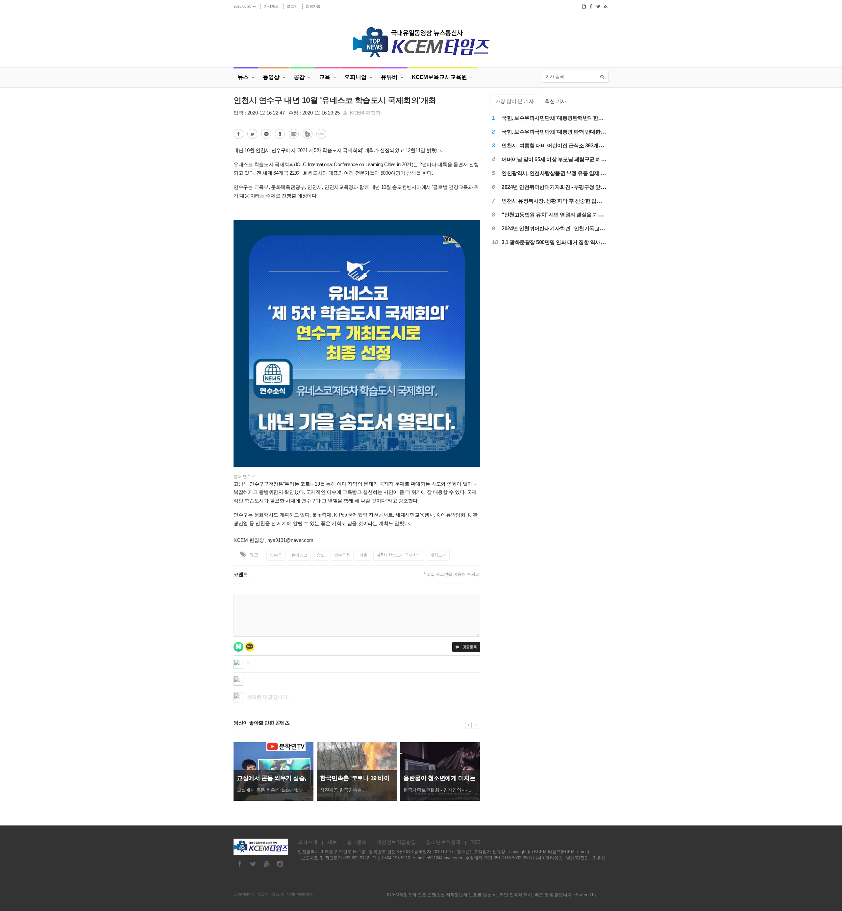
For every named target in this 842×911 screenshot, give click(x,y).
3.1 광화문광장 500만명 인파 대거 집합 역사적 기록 (559, 242)
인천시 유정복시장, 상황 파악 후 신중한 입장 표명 (557, 201)
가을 (363, 555)
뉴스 (243, 77)
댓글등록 (469, 647)
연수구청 (342, 555)
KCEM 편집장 (365, 112)
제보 (332, 842)
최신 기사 (555, 101)
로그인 (292, 6)
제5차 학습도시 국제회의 (399, 555)
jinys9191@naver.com (289, 540)
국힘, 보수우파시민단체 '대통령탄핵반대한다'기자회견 (563, 118)
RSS (475, 842)
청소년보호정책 (443, 842)
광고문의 (357, 842)
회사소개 (307, 842)
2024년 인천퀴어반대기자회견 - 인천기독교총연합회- (561, 228)
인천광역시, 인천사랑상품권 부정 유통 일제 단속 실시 (562, 173)
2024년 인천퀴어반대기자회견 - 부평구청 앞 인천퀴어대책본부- (573, 187)
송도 (321, 555)
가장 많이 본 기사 (514, 101)
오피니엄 (355, 77)
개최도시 (438, 555)
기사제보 (271, 6)
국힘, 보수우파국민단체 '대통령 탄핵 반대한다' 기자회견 (565, 132)
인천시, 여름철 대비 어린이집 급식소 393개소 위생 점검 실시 (570, 145)
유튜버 (389, 77)
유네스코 (299, 555)
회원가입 (313, 6)
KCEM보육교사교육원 (439, 77)
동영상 (271, 77)
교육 (324, 77)
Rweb (603, 894)
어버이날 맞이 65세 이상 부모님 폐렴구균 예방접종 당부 (565, 159)
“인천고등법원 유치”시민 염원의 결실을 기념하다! (558, 214)
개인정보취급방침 (396, 842)
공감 (299, 77)
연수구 (276, 555)
